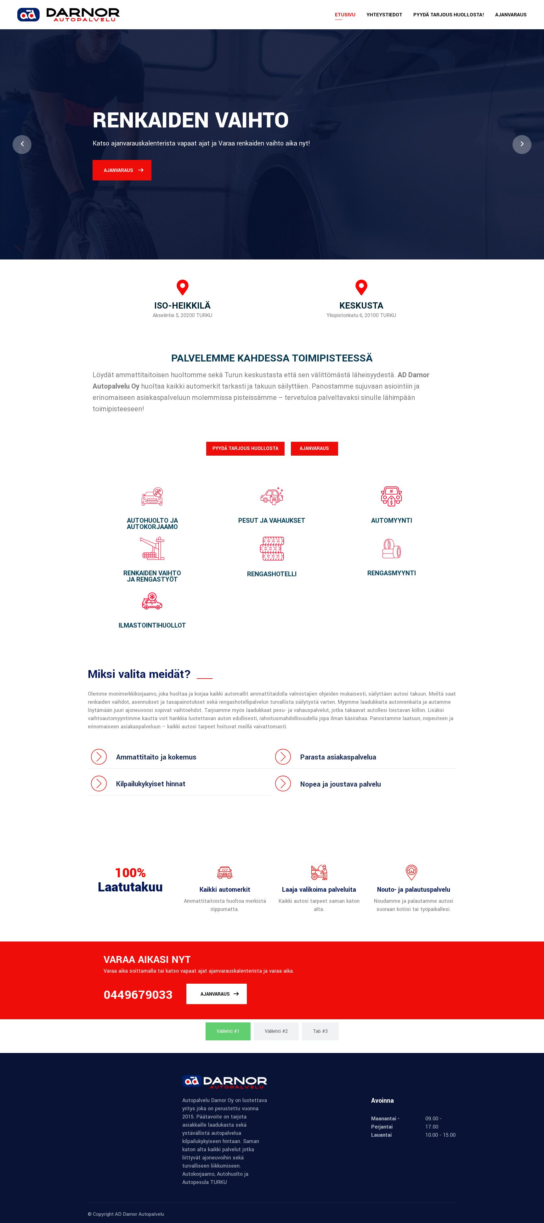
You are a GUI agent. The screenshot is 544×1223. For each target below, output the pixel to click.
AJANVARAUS (511, 14)
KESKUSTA (361, 305)
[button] (22, 144)
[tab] (228, 1031)
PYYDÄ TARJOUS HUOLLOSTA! (448, 14)
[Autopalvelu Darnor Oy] (68, 14)
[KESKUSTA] (361, 287)
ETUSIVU (345, 14)
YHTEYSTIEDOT (384, 14)
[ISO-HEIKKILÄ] (182, 287)
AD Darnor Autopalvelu (139, 1214)
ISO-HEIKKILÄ (182, 305)
